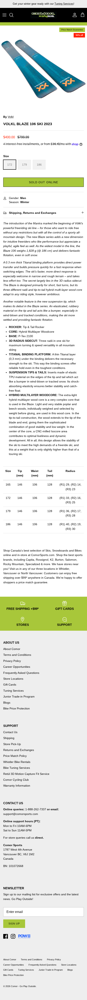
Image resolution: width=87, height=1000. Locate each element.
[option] (43, 69)
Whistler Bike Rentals (16, 762)
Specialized (32, 564)
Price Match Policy (15, 755)
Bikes (78, 550)
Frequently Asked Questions (21, 672)
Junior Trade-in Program (19, 696)
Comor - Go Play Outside (23, 986)
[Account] (73, 15)
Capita (30, 559)
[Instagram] (13, 936)
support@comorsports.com (20, 814)
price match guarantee (32, 582)
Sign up (14, 923)
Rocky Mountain (13, 564)
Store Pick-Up (12, 744)
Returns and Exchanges (18, 750)
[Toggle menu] (4, 15)
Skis (48, 550)
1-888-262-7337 (35, 809)
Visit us (14, 568)
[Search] (13, 15)
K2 (51, 559)
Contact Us (10, 732)
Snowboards (60, 550)
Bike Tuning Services (16, 767)
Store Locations (13, 678)
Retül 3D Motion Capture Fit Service (26, 773)
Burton (59, 559)
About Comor (11, 649)
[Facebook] (5, 936)
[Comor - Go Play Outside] (43, 15)
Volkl (11, 116)
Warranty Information (16, 785)
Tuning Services (13, 690)
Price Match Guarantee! (52, 5)
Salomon (70, 559)
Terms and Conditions (17, 654)
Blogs (6, 702)
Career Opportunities (16, 666)
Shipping (8, 738)
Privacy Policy (12, 660)
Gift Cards (9, 684)
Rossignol (42, 559)
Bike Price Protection (16, 708)
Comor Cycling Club (16, 779)
